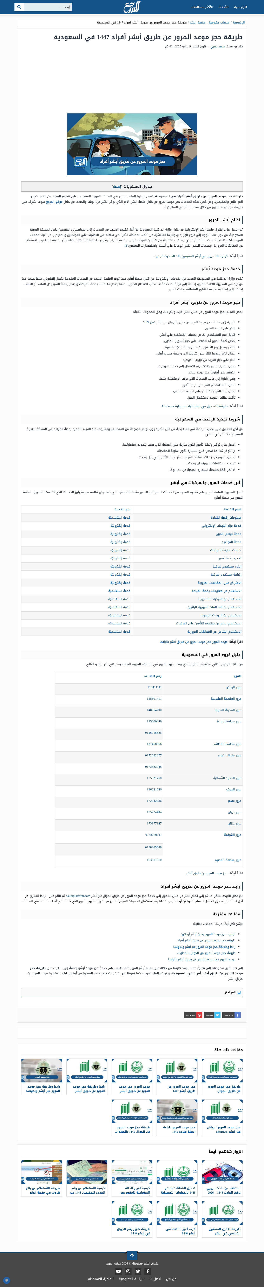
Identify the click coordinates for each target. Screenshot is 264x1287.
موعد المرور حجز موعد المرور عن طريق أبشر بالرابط (194, 642)
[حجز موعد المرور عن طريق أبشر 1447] (177, 1070)
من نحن (171, 1279)
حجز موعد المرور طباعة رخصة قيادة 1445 (179, 1129)
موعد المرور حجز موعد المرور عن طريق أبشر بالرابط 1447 (134, 1090)
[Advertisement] (132, 82)
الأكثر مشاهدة (202, 7)
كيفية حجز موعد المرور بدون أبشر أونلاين (208, 934)
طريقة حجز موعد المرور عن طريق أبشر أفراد (207, 940)
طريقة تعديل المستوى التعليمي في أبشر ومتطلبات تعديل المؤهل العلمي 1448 (223, 1235)
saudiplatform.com (78, 896)
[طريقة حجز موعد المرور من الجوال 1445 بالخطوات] (132, 1111)
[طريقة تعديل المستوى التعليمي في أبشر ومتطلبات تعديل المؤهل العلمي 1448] (222, 1213)
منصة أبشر (197, 22)
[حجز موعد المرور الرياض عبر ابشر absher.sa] (222, 1111)
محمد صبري (218, 46)
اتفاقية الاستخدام (101, 1279)
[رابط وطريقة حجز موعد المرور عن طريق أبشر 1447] (87, 1070)
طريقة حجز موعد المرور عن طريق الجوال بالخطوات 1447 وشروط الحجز (223, 1093)
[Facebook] (147, 1271)
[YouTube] (118, 1271)
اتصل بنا (155, 1279)
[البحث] (19, 7)
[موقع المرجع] (132, 7)
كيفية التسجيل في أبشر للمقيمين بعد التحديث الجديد (191, 256)
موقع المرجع (54, 202)
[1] (126, 245)
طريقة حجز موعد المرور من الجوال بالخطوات (206, 953)
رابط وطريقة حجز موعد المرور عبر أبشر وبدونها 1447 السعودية (43, 1090)
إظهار (117, 186)
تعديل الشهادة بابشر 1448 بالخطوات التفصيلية (178, 1190)
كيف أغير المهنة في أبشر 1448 (180, 1231)
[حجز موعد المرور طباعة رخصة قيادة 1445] (177, 1111)
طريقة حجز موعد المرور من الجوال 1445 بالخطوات (132, 1129)
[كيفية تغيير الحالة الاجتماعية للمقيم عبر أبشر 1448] (132, 1172)
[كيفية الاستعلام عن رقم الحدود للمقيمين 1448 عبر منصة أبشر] (87, 1172)
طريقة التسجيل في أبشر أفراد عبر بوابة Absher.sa (194, 406)
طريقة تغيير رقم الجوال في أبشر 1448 (133, 1231)
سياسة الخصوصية (131, 1279)
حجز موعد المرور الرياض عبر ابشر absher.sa (223, 1129)
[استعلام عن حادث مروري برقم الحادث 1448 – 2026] (222, 1172)
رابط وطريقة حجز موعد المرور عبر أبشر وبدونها (204, 947)
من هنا (149, 322)
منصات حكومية (219, 22)
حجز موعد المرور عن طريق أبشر (207, 873)
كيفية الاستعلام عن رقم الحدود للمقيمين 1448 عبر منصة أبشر (87, 1192)
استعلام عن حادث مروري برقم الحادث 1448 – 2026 (223, 1190)
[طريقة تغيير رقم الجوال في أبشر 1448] (132, 1213)
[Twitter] (138, 1271)
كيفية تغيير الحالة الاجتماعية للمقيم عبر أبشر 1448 (135, 1192)
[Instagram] (128, 1271)
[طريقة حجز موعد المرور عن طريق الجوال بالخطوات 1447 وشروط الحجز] (222, 1070)
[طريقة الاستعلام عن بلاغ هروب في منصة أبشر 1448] (41, 1172)
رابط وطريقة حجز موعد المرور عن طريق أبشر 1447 (89, 1090)
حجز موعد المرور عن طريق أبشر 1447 (181, 1088)
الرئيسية (240, 7)
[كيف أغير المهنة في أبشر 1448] (177, 1213)
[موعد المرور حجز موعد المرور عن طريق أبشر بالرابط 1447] (132, 1070)
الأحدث (224, 7)
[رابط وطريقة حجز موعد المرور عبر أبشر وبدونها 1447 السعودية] (41, 1070)
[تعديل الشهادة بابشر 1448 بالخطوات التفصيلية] (177, 1172)
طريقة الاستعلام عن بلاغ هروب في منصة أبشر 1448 (43, 1192)
